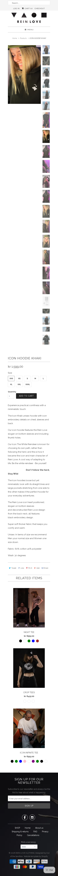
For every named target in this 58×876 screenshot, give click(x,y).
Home (27, 828)
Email (46, 568)
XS (19, 378)
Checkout (40, 8)
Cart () (28, 8)
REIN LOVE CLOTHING (25, 853)
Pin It (30, 568)
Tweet (13, 568)
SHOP (17, 828)
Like (22, 568)
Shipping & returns (20, 831)
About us (39, 828)
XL (11, 384)
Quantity (12, 392)
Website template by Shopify (36, 856)
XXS (11, 378)
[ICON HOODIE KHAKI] (24, 74)
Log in (16, 8)
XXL (19, 384)
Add (38, 568)
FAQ (35, 831)
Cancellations (33, 835)
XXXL (27, 384)
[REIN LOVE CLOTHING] (29, 19)
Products (23, 38)
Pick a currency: (29, 842)
